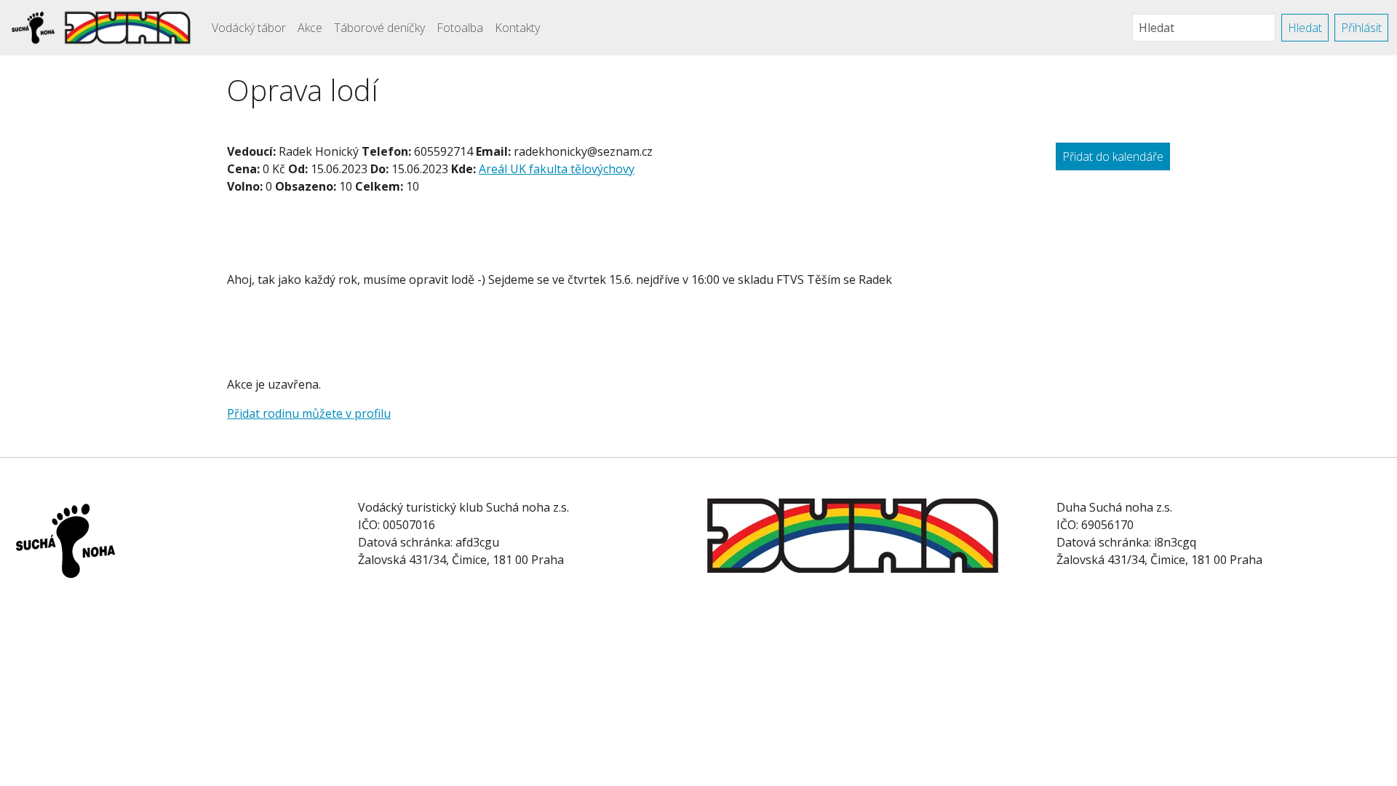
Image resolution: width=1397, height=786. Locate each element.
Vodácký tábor (249, 28)
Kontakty (517, 28)
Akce (310, 28)
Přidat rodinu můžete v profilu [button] (309, 413)
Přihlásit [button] (1361, 28)
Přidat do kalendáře (1112, 156)
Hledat (1305, 28)
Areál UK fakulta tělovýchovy (556, 169)
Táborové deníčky (379, 28)
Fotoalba (460, 28)
